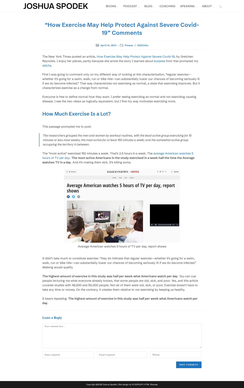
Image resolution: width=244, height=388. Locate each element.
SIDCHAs (142, 45)
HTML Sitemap (151, 384)
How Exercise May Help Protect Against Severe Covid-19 (136, 56)
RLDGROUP (137, 384)
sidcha (46, 65)
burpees (159, 61)
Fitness (129, 45)
